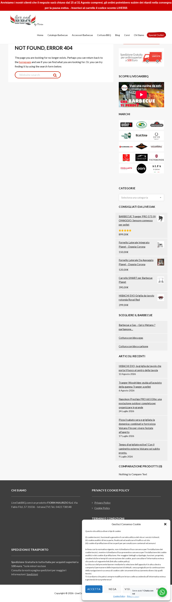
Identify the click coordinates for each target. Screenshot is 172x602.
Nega (113, 589)
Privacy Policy (102, 502)
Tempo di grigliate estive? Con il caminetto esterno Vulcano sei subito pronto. (139, 448)
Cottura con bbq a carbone (133, 346)
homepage (25, 62)
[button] (165, 524)
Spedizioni (32, 574)
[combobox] (141, 197)
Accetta (94, 589)
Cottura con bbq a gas (131, 337)
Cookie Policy (119, 596)
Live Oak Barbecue (30, 20)
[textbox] (134, 197)
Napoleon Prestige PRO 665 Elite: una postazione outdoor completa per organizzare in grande (140, 403)
